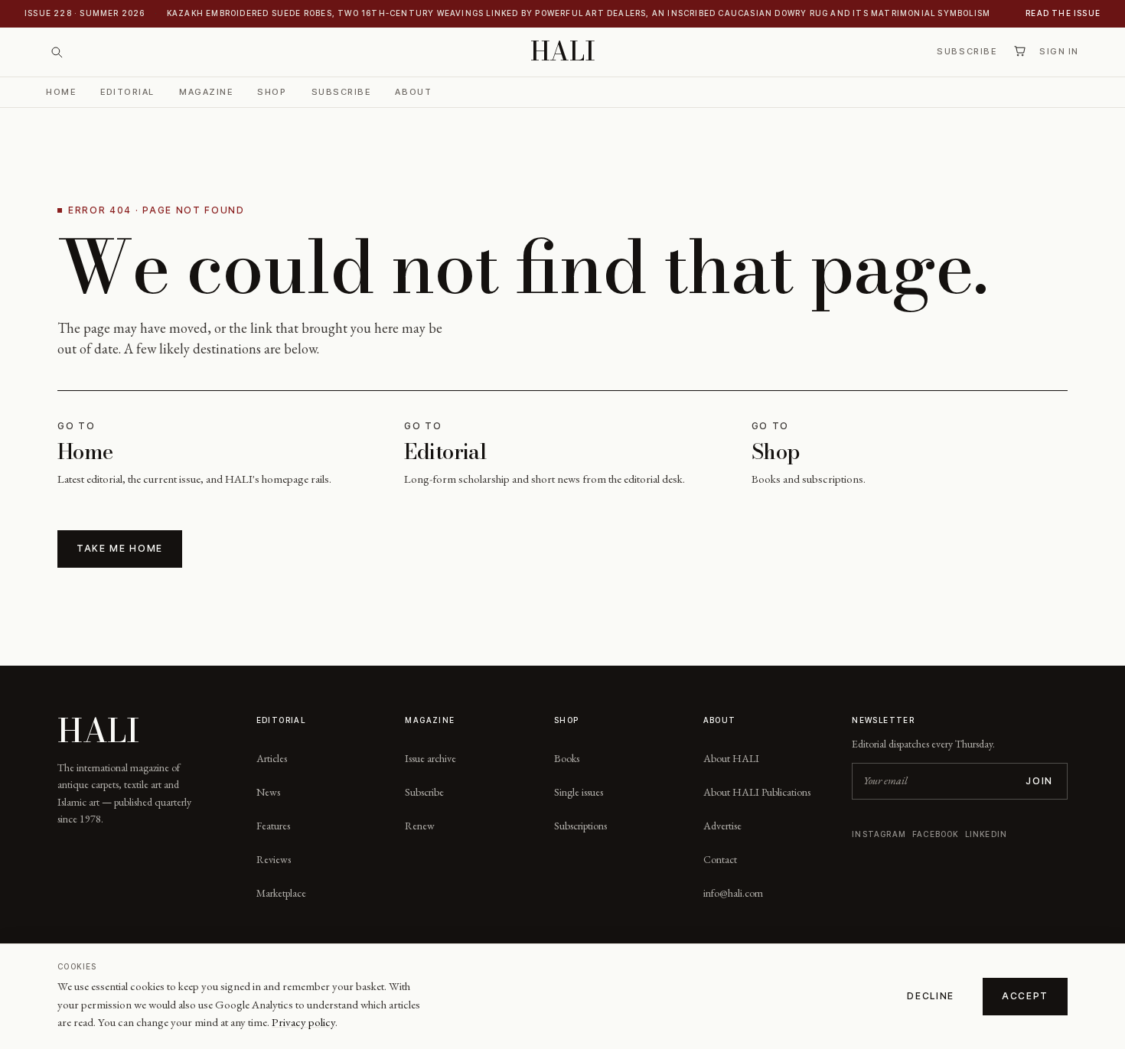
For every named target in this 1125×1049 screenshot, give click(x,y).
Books (566, 758)
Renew (420, 825)
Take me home (120, 548)
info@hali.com (733, 893)
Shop (271, 91)
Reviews (273, 859)
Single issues (578, 792)
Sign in (1059, 51)
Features (273, 825)
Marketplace (281, 893)
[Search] (56, 52)
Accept (1025, 996)
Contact (720, 859)
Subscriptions (580, 825)
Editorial (127, 91)
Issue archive (430, 758)
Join (1039, 781)
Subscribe (966, 51)
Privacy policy (303, 1022)
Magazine (206, 91)
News (268, 792)
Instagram (879, 834)
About (413, 91)
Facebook (935, 834)
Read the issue (1063, 13)
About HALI (731, 758)
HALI (562, 51)
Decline (930, 996)
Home (61, 91)
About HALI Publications (756, 792)
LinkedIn (986, 834)
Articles (271, 758)
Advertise (722, 825)
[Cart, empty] (1019, 51)
